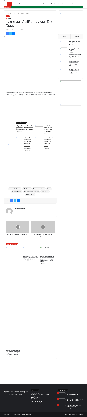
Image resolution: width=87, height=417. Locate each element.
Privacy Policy (75, 414)
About (69, 414)
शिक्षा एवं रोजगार (53, 3)
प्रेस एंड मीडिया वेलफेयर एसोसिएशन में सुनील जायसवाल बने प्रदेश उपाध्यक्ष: (74, 63)
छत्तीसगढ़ (9, 3)
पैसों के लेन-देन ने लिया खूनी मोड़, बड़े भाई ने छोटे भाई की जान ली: (74, 50)
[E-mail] (8, 177)
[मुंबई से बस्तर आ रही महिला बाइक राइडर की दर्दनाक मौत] (64, 56)
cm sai (49, 188)
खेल (59, 3)
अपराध (48, 3)
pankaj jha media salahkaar (32, 191)
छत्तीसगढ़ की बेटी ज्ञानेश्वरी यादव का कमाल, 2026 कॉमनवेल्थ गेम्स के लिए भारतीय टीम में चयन (30, 258)
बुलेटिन (62, 3)
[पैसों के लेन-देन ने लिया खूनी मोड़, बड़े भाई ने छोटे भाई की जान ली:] (64, 50)
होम (5, 3)
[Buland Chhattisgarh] (8, 1)
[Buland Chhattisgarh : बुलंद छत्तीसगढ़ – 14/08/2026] (64, 43)
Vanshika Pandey (11, 29)
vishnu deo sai (30, 194)
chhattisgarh (27, 188)
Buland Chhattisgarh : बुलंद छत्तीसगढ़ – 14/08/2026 (74, 43)
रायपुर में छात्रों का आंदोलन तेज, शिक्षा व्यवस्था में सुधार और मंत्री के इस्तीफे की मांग (48, 129)
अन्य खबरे (67, 3)
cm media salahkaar (39, 188)
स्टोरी (72, 3)
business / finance (36, 3)
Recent (64, 36)
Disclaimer (81, 414)
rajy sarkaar (45, 191)
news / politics (26, 3)
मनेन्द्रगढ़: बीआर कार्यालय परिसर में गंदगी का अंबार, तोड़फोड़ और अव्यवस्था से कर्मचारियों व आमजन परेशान (28, 143)
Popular (77, 36)
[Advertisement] (30, 108)
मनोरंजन (44, 3)
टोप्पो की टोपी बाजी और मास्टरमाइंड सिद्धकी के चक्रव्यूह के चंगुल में (74, 71)
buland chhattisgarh (15, 188)
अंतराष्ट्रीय (18, 3)
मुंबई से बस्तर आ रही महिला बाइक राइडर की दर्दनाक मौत (75, 56)
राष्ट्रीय (14, 3)
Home (8, 13)
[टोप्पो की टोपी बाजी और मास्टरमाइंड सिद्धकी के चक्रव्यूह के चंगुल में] (64, 71)
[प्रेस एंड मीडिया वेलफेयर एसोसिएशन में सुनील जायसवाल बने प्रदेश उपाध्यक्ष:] (64, 63)
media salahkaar (17, 191)
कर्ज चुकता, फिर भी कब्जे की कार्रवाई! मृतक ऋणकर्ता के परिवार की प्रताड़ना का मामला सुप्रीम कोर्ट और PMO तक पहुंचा (24, 127)
